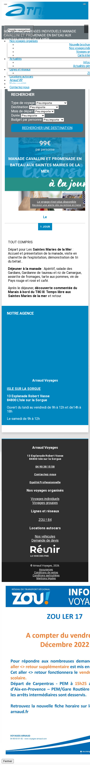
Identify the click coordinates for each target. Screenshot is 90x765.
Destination (19, 107)
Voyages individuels (45, 499)
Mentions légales (46, 578)
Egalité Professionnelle (45, 482)
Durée (15, 115)
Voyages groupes (45, 503)
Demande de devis (45, 540)
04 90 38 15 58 (45, 466)
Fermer (7, 761)
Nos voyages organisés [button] (24, 41)
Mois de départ (22, 111)
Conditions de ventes (46, 572)
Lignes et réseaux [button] (20, 69)
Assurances (46, 569)
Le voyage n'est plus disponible (56, 203)
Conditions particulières (46, 575)
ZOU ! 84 (45, 520)
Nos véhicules (45, 536)
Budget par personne (26, 120)
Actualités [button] (16, 59)
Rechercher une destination (47, 128)
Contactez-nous (19, 87)
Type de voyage (23, 103)
